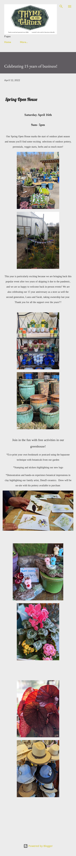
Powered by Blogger (40, 846)
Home (7, 41)
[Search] (61, 6)
